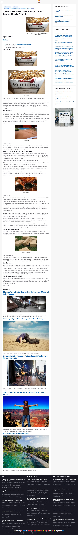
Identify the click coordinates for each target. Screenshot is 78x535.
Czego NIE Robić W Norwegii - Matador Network (37, 479)
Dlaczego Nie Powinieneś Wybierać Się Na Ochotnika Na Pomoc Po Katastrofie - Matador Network (64, 66)
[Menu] (2, 2)
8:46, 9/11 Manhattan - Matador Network (63, 62)
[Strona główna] (39, 1)
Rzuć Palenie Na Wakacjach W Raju (16, 433)
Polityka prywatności (37, 532)
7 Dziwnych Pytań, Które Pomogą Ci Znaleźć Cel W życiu (24, 319)
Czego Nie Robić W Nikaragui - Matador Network (12, 500)
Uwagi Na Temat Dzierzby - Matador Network (64, 46)
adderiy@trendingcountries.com (24, 44)
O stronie (25, 532)
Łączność (30, 532)
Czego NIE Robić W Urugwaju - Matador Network (37, 488)
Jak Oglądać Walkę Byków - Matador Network (64, 78)
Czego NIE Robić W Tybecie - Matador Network (37, 508)
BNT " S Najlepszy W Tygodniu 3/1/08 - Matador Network (64, 479)
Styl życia (5, 39)
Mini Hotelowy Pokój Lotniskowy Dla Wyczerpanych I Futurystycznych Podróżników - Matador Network (64, 75)
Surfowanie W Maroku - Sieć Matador (60, 509)
